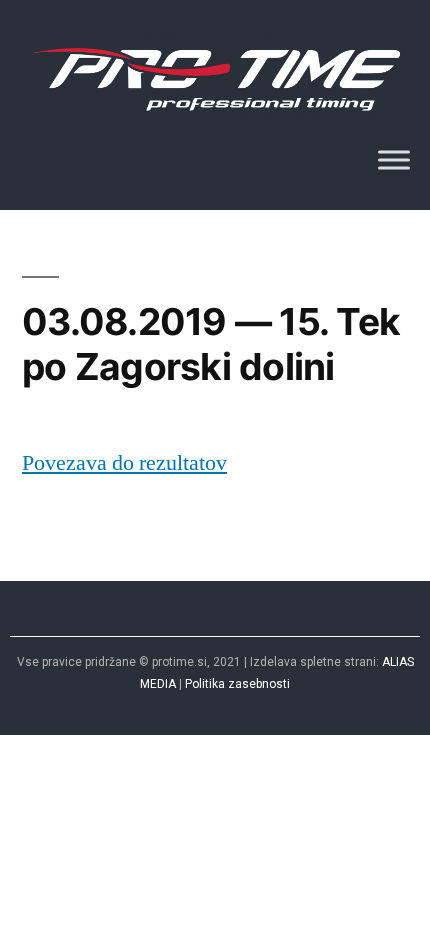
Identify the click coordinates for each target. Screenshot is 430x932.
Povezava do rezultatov (124, 463)
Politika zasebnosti (237, 684)
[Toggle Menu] (394, 160)
